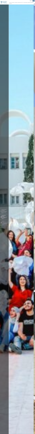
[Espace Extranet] (34, 0)
